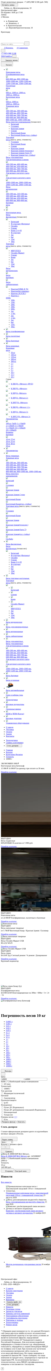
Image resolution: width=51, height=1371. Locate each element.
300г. (13, 307)
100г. (13, 300)
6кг (12, 237)
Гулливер (15, 126)
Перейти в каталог (9, 772)
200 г (8, 1055)
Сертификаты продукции (16, 1318)
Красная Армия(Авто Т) (16, 530)
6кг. (12, 322)
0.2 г (8, 1035)
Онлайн (14, 226)
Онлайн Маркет (17, 253)
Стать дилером (12, 1305)
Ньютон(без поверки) (20, 291)
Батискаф (15, 124)
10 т (12, 372)
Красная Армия (17, 129)
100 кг (13, 355)
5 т (12, 370)
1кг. (12, 311)
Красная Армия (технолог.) (22, 151)
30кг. (13, 327)
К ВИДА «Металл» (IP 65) (22, 384)
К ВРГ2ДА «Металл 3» (20, 417)
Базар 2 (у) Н (16, 230)
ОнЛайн (9, 539)
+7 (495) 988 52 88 (8, 53)
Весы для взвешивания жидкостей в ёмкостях (25, 1202)
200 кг (13, 359)
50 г (7, 1050)
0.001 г (9, 1024)
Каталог (8, 65)
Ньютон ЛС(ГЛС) (18, 293)
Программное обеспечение (17, 1316)
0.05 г (8, 1030)
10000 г (9, 1066)
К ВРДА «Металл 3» (19, 412)
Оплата (9, 732)
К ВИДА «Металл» (19, 388)
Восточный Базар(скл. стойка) (18, 504)
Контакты (10, 736)
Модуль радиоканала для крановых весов (23, 1264)
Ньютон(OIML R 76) (19, 289)
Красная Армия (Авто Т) (21, 153)
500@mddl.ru (6, 56)
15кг (13, 239)
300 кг (13, 361)
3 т (12, 368)
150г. (13, 302)
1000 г (8, 1059)
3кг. (12, 320)
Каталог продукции (14, 1291)
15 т (12, 375)
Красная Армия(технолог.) (17, 525)
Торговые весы (12, 506)
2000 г (8, 1061)
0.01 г (8, 1026)
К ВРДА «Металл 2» (19, 398)
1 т (12, 364)
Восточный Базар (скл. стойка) (24, 135)
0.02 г (8, 1028)
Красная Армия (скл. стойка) (23, 155)
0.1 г (8, 1033)
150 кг (13, 357)
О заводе (9, 727)
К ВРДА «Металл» (19, 393)
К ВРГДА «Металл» (19, 403)
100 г (8, 1053)
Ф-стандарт (16, 233)
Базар (13, 257)
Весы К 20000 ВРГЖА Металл (14, 1156)
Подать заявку (7, 1140)
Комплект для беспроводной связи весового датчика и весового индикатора (24, 1212)
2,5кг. (13, 318)
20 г (7, 1048)
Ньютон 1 (15, 296)
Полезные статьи (13, 1309)
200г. (13, 305)
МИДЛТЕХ (16, 251)
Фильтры (7, 1071)
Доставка (10, 729)
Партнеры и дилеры (14, 1320)
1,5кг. (13, 313)
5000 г (8, 1064)
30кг (13, 242)
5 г (7, 1044)
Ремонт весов (11, 1325)
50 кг (13, 353)
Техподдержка (12, 1322)
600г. (13, 309)
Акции (9, 734)
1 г (7, 1039)
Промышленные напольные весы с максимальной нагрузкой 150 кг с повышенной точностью (27, 1194)
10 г (7, 1046)
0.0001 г (9, 1022)
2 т (12, 366)
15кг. (13, 324)
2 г (7, 1041)
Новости (9, 1307)
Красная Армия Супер (15, 495)
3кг (12, 235)
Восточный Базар (18, 133)
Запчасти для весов (14, 1311)
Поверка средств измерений (18, 1314)
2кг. (12, 316)
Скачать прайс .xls (14, 1302)
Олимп (14, 131)
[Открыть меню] (3, 50)
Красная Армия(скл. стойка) (18, 534)
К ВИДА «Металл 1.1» (20, 407)
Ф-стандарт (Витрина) (20, 224)
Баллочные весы (13, 97)
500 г (8, 1057)
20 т (12, 377)
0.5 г (8, 1037)
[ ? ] (15, 1117)
